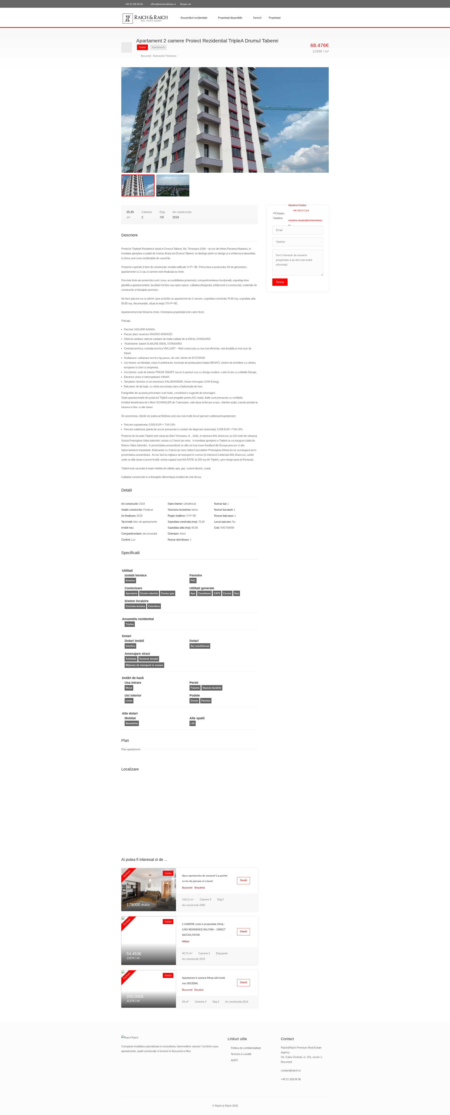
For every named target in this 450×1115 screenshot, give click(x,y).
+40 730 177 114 (301, 210)
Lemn (129, 700)
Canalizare (204, 593)
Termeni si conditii (241, 1054)
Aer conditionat (200, 645)
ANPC (234, 1060)
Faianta (195, 687)
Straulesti (199, 887)
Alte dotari (130, 713)
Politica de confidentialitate (246, 1047)
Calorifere (154, 606)
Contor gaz (167, 593)
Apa (193, 593)
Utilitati (127, 570)
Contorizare (133, 588)
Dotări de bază (133, 678)
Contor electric (149, 593)
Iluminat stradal (148, 658)
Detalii (243, 880)
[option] (225, 120)
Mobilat (130, 718)
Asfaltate (131, 658)
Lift (193, 723)
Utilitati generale (201, 588)
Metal (129, 687)
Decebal (198, 989)
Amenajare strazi (137, 653)
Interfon (130, 645)
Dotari (126, 636)
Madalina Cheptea (297, 205)
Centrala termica (135, 606)
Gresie (194, 700)
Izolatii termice (136, 575)
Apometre (131, 593)
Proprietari (275, 17)
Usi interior (133, 695)
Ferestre (195, 575)
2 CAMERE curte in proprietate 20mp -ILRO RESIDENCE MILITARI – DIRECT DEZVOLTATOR (204, 929)
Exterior (130, 580)
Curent (227, 593)
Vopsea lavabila (211, 687)
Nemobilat (132, 723)
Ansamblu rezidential (138, 619)
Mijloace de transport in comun (144, 665)
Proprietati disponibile (230, 17)
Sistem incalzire (137, 601)
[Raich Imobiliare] (145, 18)
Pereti (193, 682)
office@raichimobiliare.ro (163, 4)
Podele (194, 695)
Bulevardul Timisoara (164, 55)
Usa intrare (133, 682)
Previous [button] (131, 124)
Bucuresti (146, 55)
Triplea (130, 624)
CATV (217, 593)
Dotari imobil (134, 641)
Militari (185, 941)
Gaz (236, 593)
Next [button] (318, 124)
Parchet (205, 700)
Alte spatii (197, 718)
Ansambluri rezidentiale (194, 17)
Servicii (257, 17)
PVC (193, 580)
